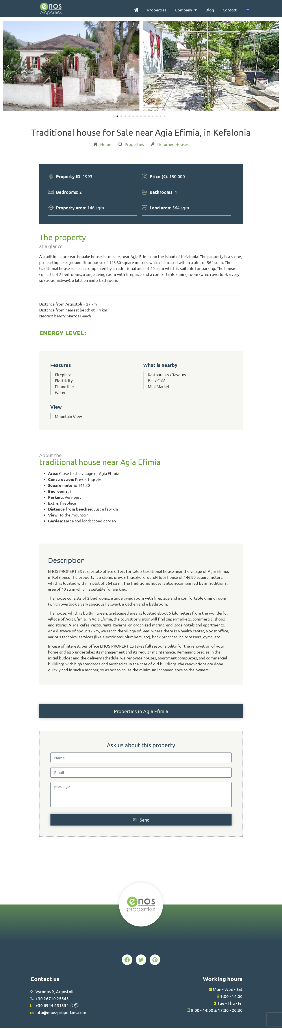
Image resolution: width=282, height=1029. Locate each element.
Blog (210, 9)
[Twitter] (141, 959)
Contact (230, 9)
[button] (8, 66)
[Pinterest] (155, 959)
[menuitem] (247, 10)
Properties (156, 9)
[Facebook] (127, 959)
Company (183, 9)
